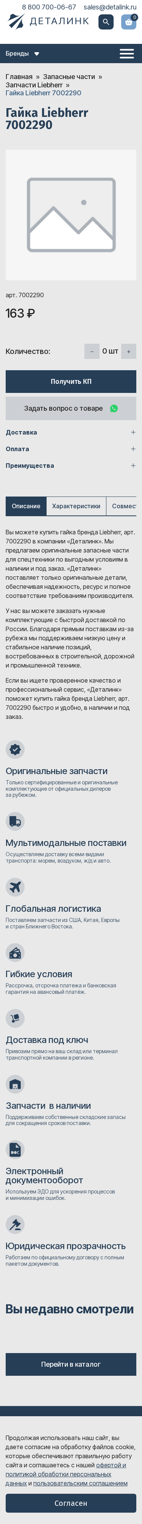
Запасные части (69, 77)
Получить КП (71, 381)
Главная (19, 77)
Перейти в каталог (71, 1364)
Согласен (71, 1503)
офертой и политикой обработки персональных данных (66, 1474)
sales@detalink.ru (110, 7)
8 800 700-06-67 (49, 7)
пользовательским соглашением (80, 1483)
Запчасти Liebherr (34, 85)
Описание (26, 506)
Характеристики (76, 506)
